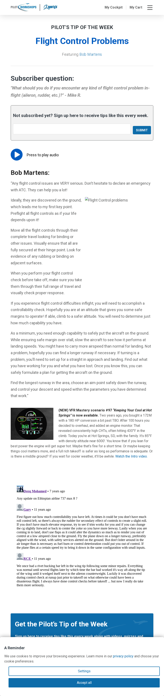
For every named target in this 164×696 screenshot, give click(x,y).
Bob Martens (90, 54)
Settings (84, 671)
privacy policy (123, 656)
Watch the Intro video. (131, 456)
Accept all (84, 683)
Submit (142, 130)
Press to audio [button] (43, 155)
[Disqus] (82, 537)
